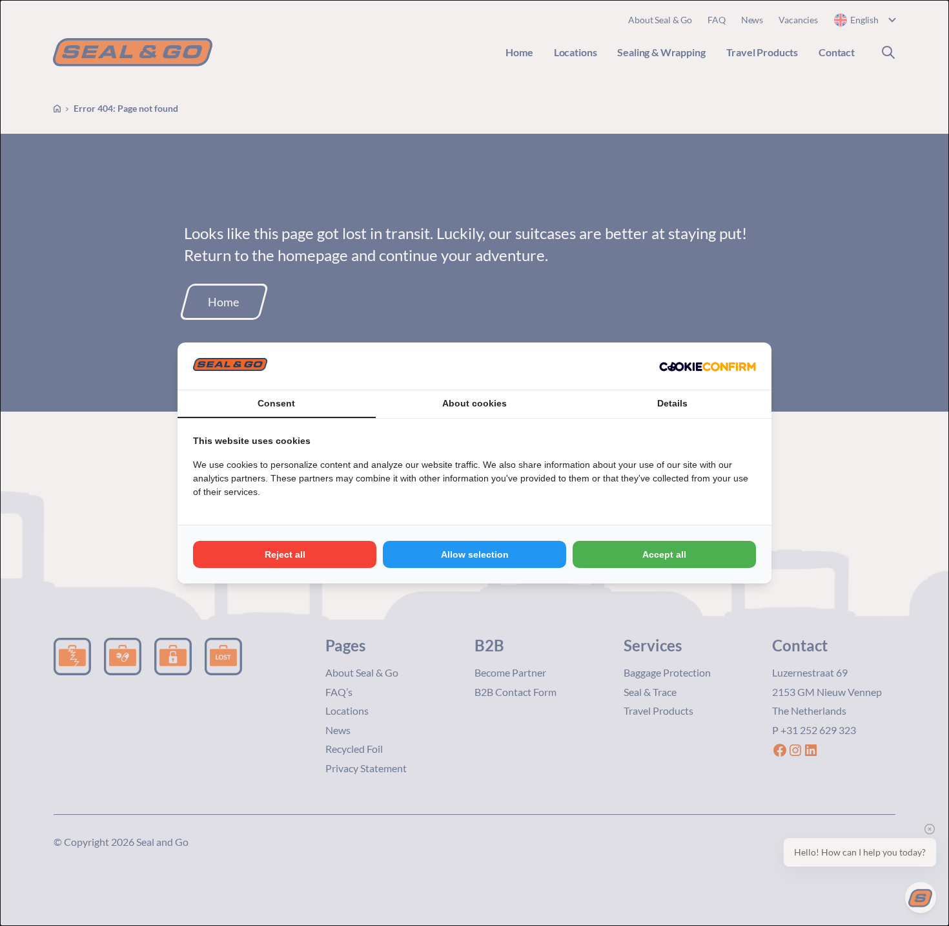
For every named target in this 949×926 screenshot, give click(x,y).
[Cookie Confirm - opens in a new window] (707, 366)
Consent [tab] (276, 403)
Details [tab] (672, 403)
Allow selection (475, 554)
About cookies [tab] (474, 403)
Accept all (664, 554)
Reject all (285, 554)
